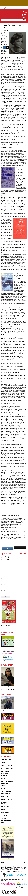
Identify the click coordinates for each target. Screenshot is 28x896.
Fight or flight (22, 553)
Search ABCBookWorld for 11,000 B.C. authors (24, 14)
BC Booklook (14, 3)
